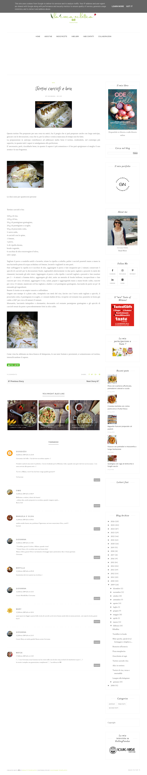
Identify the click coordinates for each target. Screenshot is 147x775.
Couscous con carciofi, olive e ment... (22, 426)
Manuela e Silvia (25, 516)
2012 (112, 573)
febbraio (116, 625)
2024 (112, 529)
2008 (113, 685)
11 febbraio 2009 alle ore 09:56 (25, 520)
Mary (18, 609)
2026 (112, 521)
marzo (115, 622)
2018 (112, 551)
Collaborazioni (104, 36)
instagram (122, 274)
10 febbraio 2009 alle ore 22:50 (25, 455)
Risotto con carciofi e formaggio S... (53, 426)
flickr (122, 283)
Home (38, 36)
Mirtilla (20, 568)
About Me (48, 36)
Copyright (111, 722)
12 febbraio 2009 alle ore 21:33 (25, 635)
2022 (112, 536)
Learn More (118, 6)
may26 (19, 653)
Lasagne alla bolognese (121, 678)
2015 (112, 562)
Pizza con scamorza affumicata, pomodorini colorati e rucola (120, 387)
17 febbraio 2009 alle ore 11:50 (24, 656)
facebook (112, 274)
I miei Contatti (88, 36)
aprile (115, 618)
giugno (116, 611)
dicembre (116, 588)
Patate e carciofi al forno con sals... (82, 426)
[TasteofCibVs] (122, 325)
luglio (115, 607)
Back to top (133, 770)
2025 (112, 525)
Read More (122, 250)
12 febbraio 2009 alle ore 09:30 (25, 571)
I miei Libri (75, 36)
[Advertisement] (73, 57)
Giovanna (21, 539)
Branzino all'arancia (120, 646)
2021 (112, 540)
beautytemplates (29, 770)
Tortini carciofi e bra (120, 661)
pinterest (133, 274)
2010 (112, 581)
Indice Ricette (61, 36)
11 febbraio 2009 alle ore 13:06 (24, 543)
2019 (112, 547)
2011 (112, 577)
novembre (117, 592)
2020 (113, 543)
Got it (129, 6)
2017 (112, 555)
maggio (116, 614)
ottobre (116, 596)
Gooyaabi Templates (58, 770)
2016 (112, 558)
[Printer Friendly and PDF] (13, 365)
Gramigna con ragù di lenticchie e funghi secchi (121, 465)
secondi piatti (113, 708)
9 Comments (12, 374)
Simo (18, 490)
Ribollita (116, 629)
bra (53, 82)
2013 (112, 570)
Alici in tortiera (118, 665)
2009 (113, 584)
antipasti (112, 704)
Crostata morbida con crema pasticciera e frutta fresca (119, 407)
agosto (115, 603)
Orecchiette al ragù (120, 656)
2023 (112, 532)
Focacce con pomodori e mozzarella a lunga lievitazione (122, 447)
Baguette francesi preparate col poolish (120, 427)
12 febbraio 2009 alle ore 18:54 (25, 612)
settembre (116, 599)
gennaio (116, 682)
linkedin (112, 283)
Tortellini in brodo (120, 634)
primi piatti (122, 704)
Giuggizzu (21, 451)
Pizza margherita (119, 651)
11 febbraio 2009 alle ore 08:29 (25, 494)
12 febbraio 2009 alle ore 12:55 (25, 592)
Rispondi (97, 480)
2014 (112, 566)
